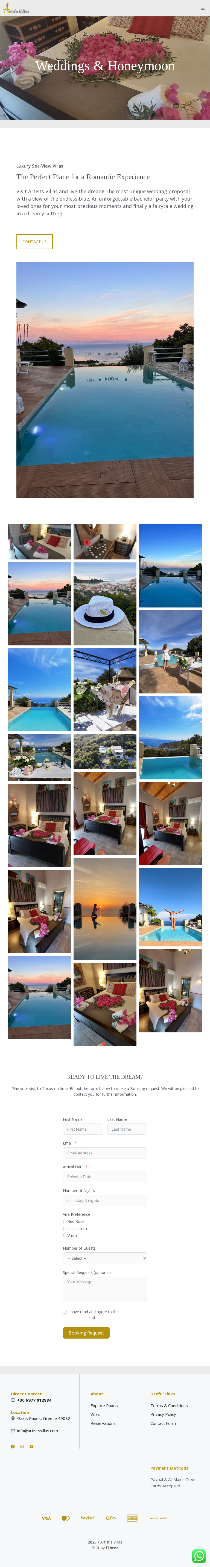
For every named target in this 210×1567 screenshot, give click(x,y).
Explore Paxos (104, 1405)
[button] (39, 541)
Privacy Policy (108, 1317)
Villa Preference (76, 1214)
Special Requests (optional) (87, 1272)
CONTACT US (34, 241)
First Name (73, 1119)
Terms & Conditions (169, 1405)
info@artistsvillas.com (37, 1430)
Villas (95, 1414)
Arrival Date (73, 1166)
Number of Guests (79, 1248)
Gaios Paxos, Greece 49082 (43, 1418)
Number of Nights (79, 1190)
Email (67, 1143)
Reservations (103, 1423)
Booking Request (86, 1333)
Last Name (117, 1119)
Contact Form (163, 1423)
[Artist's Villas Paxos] (16, 8)
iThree (112, 1547)
